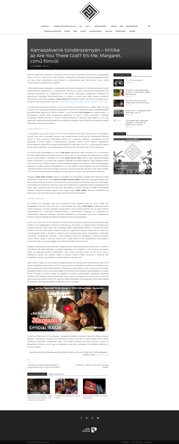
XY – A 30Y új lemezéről (134, 80)
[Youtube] (98, 418)
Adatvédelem (125, 442)
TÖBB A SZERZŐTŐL (56, 374)
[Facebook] (81, 418)
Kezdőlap (30, 36)
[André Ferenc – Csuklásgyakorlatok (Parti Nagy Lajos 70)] (119, 113)
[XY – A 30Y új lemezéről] (119, 82)
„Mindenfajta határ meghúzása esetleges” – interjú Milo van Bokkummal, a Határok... (137, 123)
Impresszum (148, 442)
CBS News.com (102, 355)
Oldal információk (136, 442)
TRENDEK (132, 31)
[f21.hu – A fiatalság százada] (89, 12)
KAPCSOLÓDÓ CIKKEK (37, 374)
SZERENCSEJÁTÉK (100, 26)
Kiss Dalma (38, 66)
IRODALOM (45, 26)
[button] (149, 26)
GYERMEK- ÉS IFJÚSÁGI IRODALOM (65, 26)
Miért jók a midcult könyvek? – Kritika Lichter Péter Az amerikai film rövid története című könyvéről (39, 398)
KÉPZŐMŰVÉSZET (132, 26)
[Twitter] (92, 418)
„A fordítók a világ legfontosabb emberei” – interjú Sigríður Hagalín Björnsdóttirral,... (138, 92)
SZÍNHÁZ (113, 26)
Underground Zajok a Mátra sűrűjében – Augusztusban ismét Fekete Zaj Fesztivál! (43, 366)
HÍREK (75, 31)
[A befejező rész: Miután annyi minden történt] (68, 386)
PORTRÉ (67, 31)
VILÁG (87, 26)
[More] (68, 360)
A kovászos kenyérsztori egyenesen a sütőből (123, 164)
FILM (80, 26)
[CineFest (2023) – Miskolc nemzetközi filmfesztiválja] (96, 386)
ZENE (121, 26)
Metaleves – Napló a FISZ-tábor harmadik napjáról (92, 366)
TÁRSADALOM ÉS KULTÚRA (52, 31)
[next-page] (32, 404)
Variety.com (45, 129)
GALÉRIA (83, 31)
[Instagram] (87, 418)
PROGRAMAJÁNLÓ (95, 31)
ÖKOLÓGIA (108, 31)
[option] (133, 156)
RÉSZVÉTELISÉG (121, 31)
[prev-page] (28, 404)
